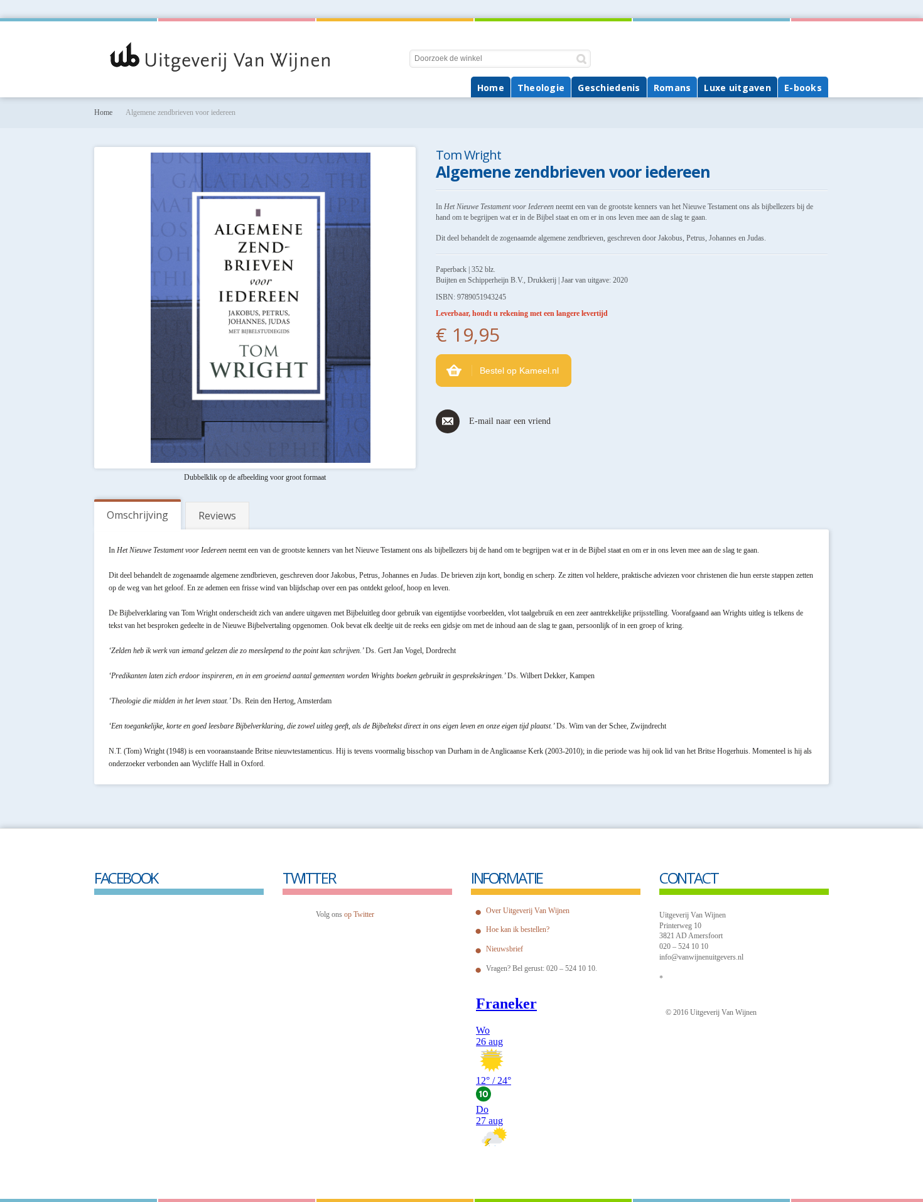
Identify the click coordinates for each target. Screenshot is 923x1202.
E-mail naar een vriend (510, 421)
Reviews (217, 515)
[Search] (582, 59)
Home (103, 112)
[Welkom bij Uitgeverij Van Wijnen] (235, 57)
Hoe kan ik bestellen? (517, 929)
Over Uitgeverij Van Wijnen (527, 910)
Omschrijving (137, 515)
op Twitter (359, 914)
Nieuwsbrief (504, 949)
